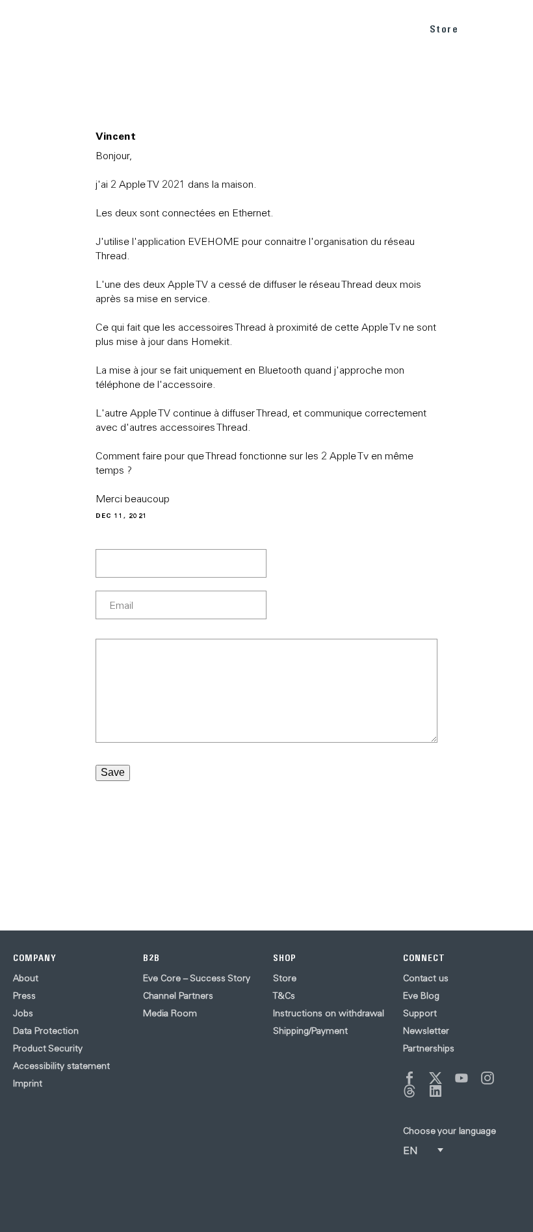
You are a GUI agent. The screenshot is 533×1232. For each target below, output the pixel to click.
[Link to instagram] (487, 1078)
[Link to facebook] (409, 1078)
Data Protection (46, 1030)
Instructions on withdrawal (328, 1013)
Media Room (170, 1013)
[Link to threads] (409, 1090)
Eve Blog (421, 995)
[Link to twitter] (435, 1078)
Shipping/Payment (310, 1030)
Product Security (48, 1048)
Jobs (23, 1013)
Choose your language (449, 1130)
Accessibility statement (61, 1066)
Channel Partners (178, 995)
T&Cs (284, 995)
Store (444, 29)
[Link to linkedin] (435, 1090)
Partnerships (428, 1048)
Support (420, 1013)
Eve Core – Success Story (196, 978)
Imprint (27, 1083)
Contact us (425, 978)
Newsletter (426, 1030)
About (25, 978)
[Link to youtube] (461, 1078)
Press (24, 995)
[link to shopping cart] (485, 26)
